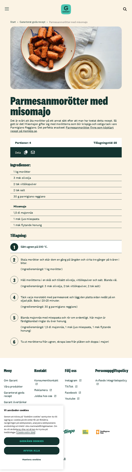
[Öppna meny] (7, 9)
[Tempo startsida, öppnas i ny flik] (69, 431)
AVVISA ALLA (31, 450)
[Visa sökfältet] (125, 9)
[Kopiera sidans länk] (25, 152)
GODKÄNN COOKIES (32, 441)
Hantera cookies (31, 459)
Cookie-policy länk (26, 432)
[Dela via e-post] (32, 152)
